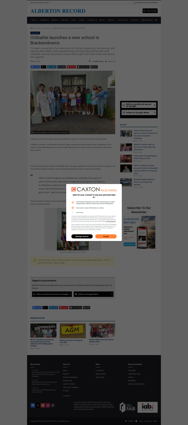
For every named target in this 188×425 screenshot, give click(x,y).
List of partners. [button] (111, 221)
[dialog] (94, 212)
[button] (94, 212)
